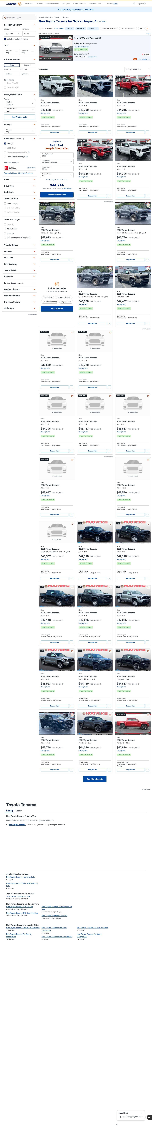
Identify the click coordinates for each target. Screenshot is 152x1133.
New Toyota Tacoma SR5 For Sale (19, 907)
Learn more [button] (31, 168)
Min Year (8, 50)
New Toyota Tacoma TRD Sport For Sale (22, 913)
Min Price (7, 69)
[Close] (141, 1113)
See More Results (95, 779)
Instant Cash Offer (79, 4)
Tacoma (65, 17)
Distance (7, 29)
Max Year (25, 50)
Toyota (56, 17)
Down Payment (46, 167)
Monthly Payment (47, 154)
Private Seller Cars (52, 4)
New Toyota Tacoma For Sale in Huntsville (23, 928)
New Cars (39, 4)
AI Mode (112, 4)
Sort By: (129, 69)
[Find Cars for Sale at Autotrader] (14, 3)
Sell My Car (66, 4)
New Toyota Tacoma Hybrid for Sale (20, 877)
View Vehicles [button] (142, 59)
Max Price (23, 69)
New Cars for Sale (45, 17)
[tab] (9, 810)
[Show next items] (147, 29)
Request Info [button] (92, 57)
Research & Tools (95, 4)
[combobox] (19, 17)
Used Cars (28, 4)
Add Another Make (19, 117)
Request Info (54, 132)
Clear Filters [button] (59, 28)
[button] (134, 3)
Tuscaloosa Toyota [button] (80, 54)
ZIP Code (25, 29)
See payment (45, 113)
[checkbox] (11, 83)
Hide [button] (147, 33)
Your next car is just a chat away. (76, 10)
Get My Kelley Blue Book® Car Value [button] (57, 180)
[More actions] (71, 132)
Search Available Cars (57, 195)
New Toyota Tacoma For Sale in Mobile (57, 937)
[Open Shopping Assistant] (149, 1117)
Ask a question (57, 309)
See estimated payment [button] (82, 47)
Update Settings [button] (66, 188)
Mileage (8, 130)
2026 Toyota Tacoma (17, 825)
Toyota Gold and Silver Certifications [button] (18, 173)
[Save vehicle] (70, 38)
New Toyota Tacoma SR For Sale (54, 916)
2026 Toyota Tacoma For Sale (18, 896)
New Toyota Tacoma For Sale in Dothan (92, 928)
